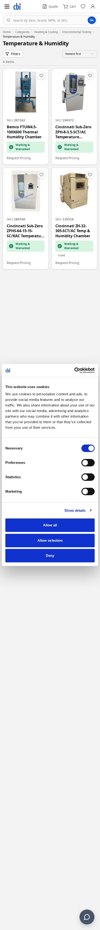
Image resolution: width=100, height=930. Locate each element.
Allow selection (50, 540)
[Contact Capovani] (87, 917)
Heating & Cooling (46, 32)
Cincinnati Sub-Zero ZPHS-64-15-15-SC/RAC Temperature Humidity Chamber (26, 231)
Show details (75, 510)
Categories (22, 32)
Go (91, 20)
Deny (50, 555)
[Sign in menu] (92, 6)
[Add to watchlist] (41, 76)
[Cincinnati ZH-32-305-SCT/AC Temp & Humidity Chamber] (74, 218)
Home (7, 32)
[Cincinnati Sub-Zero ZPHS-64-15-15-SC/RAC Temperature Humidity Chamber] (25, 218)
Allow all (50, 525)
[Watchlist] (83, 6)
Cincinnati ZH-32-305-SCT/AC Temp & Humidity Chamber (72, 231)
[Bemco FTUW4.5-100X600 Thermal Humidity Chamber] (25, 117)
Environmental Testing (76, 32)
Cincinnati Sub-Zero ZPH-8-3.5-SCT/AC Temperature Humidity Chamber (73, 132)
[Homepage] (17, 6)
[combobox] (50, 20)
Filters (15, 54)
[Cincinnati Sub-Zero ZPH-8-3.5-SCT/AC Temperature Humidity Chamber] (74, 117)
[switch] (88, 462)
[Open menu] (7, 6)
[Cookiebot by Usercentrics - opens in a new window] (74, 370)
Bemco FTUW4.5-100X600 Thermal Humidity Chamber (24, 132)
